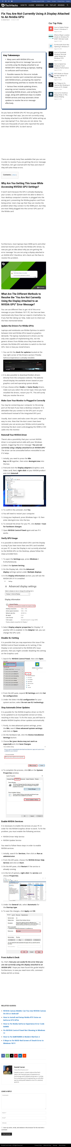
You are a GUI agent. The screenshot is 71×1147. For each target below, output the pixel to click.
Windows (40, 5)
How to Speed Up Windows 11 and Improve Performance (61, 66)
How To (24, 5)
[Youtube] (11, 1)
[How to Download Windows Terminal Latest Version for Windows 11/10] (51, 53)
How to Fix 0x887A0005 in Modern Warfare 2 (21, 1037)
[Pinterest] (5, 1)
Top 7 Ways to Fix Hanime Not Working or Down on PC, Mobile (62, 85)
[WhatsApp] (7, 1056)
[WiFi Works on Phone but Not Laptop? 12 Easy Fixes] (51, 75)
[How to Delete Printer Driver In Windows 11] (51, 28)
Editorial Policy (47, 1145)
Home (3, 10)
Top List (53, 5)
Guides (31, 5)
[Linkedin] (20, 1056)
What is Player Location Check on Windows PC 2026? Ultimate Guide (62, 37)
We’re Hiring (62, 1145)
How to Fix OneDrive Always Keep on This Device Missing (61, 95)
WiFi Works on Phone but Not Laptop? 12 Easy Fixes (61, 75)
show (14, 175)
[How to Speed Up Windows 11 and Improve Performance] (51, 65)
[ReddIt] (24, 1056)
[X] (8, 1)
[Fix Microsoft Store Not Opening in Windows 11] (51, 46)
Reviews (61, 5)
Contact (54, 1)
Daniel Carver (6, 19)
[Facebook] (2, 1)
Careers (68, 1)
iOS (47, 5)
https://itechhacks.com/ (21, 1070)
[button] (67, 5)
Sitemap (55, 1145)
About (48, 1)
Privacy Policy (61, 1)
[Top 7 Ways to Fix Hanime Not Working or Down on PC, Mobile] (51, 84)
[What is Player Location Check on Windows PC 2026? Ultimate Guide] (51, 36)
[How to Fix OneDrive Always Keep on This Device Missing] (51, 94)
